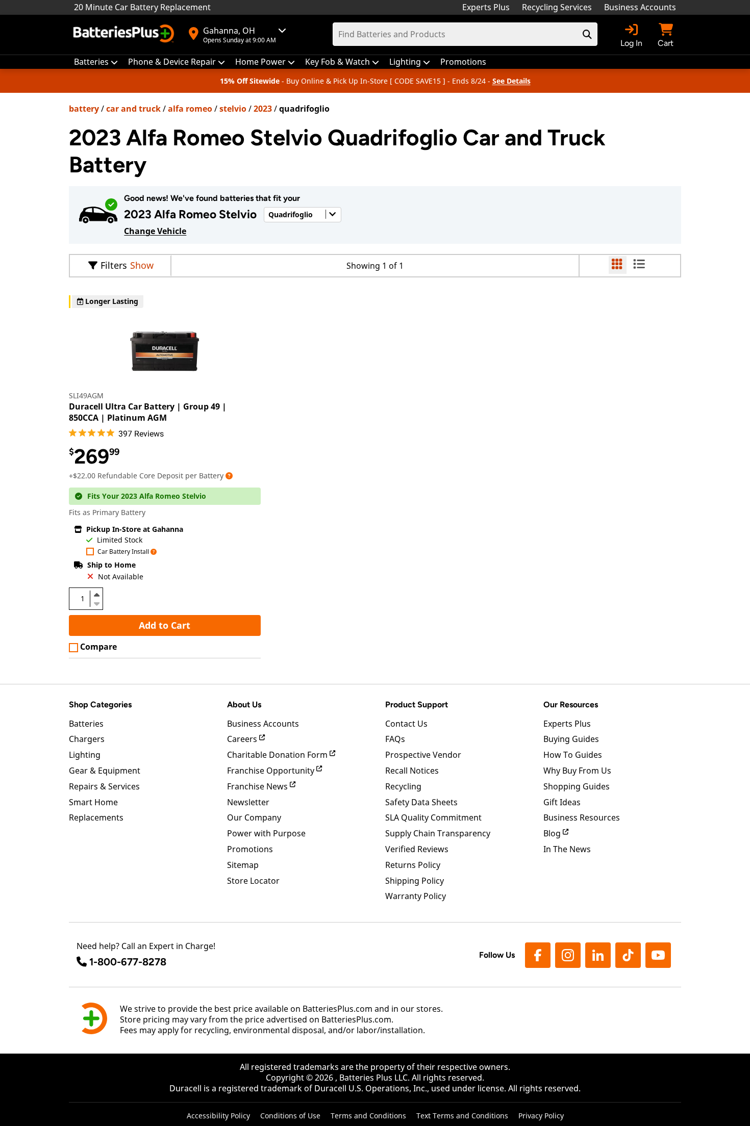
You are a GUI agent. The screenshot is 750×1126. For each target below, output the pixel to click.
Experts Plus (486, 7)
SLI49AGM (86, 395)
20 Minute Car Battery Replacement (142, 7)
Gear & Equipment (104, 770)
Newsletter (248, 802)
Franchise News (258, 786)
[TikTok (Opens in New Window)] (628, 955)
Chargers (87, 739)
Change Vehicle (155, 231)
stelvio (232, 108)
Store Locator (253, 880)
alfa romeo (190, 108)
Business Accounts (640, 7)
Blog (553, 833)
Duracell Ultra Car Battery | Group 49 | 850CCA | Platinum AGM (148, 412)
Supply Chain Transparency (437, 833)
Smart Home (93, 802)
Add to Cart (164, 625)
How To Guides (572, 754)
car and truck (133, 108)
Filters (114, 265)
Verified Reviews (416, 849)
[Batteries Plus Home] (125, 35)
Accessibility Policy (218, 1115)
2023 (263, 108)
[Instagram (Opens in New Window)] (568, 955)
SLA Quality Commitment (433, 817)
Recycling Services (557, 7)
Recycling (403, 786)
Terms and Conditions (368, 1115)
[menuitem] (96, 62)
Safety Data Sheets (421, 802)
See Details (511, 81)
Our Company (254, 817)
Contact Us (406, 723)
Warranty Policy (415, 896)
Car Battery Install (123, 552)
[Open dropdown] (229, 475)
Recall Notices (412, 770)
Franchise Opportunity (271, 770)
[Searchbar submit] (587, 34)
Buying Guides (571, 739)
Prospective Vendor (423, 754)
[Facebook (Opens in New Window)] (538, 955)
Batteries (86, 723)
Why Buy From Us (577, 770)
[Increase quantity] (96, 595)
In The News (567, 849)
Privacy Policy (541, 1115)
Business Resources (581, 817)
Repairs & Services (104, 786)
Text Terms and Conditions (462, 1115)
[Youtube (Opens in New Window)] (658, 955)
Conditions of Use (290, 1115)
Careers (243, 739)
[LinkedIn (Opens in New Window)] (598, 955)
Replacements (96, 817)
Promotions (250, 849)
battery (84, 108)
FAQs (395, 739)
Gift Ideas (562, 802)
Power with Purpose (266, 833)
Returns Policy (412, 865)
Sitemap (243, 865)
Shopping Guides (576, 786)
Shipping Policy (414, 880)
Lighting (85, 754)
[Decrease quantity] (96, 603)
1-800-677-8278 (127, 962)
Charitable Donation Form (278, 754)
